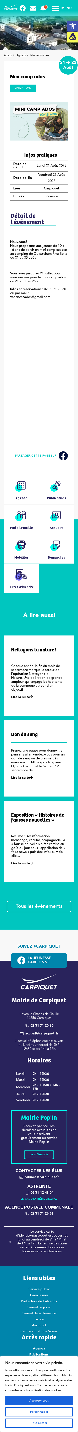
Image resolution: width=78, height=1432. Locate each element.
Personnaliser (39, 1411)
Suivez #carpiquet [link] (39, 947)
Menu (66, 8)
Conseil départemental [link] (39, 1313)
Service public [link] (39, 1289)
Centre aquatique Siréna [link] (39, 1331)
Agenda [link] (21, 55)
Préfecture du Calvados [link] (39, 1301)
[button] (39, 334)
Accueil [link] (8, 55)
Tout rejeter (39, 1423)
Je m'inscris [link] (39, 1154)
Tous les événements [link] (39, 906)
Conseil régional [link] (39, 1307)
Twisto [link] (39, 1319)
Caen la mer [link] (39, 1295)
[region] (39, 1394)
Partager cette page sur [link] (35, 455)
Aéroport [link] (39, 1325)
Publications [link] (39, 1354)
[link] (72, 26)
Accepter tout (39, 1400)
